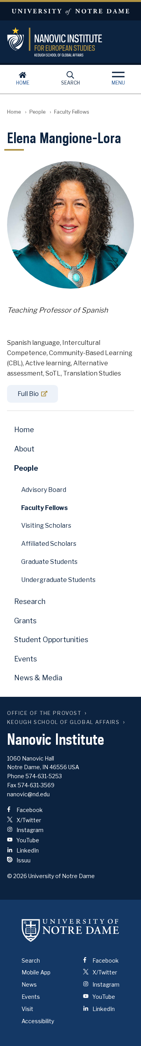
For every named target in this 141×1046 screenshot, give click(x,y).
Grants (25, 621)
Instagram (29, 830)
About (24, 449)
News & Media (38, 678)
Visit (27, 1008)
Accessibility (38, 1021)
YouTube (27, 840)
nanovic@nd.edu (28, 794)
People (37, 112)
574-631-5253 (43, 776)
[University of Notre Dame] (70, 930)
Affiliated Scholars (48, 543)
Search (70, 83)
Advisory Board (43, 490)
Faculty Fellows (44, 508)
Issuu (23, 860)
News (29, 984)
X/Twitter (28, 820)
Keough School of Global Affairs (63, 722)
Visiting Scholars (46, 525)
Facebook (29, 810)
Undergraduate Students (58, 580)
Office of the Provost (44, 713)
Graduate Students (49, 561)
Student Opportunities (51, 639)
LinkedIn (27, 850)
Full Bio (28, 394)
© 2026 (17, 876)
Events (25, 659)
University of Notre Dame (70, 11)
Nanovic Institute (70, 42)
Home (22, 83)
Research (29, 601)
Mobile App (36, 972)
